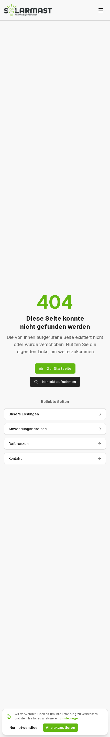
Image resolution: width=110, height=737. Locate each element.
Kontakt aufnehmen (59, 381)
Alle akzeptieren (60, 727)
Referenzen (18, 443)
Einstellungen (70, 718)
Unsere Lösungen (23, 414)
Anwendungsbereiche (27, 429)
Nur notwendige (23, 727)
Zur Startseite (59, 368)
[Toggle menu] (101, 10)
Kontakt (15, 458)
